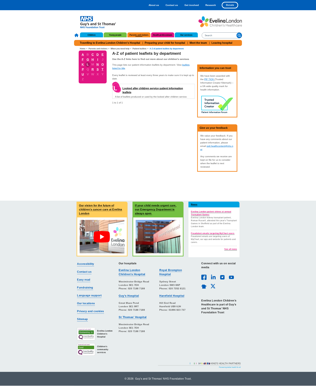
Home (76, 35)
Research (210, 5)
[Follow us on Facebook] (204, 277)
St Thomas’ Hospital (133, 317)
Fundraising (85, 287)
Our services (186, 35)
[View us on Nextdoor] (203, 286)
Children (91, 35)
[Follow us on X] (212, 286)
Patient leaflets (139, 49)
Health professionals (162, 35)
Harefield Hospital (171, 295)
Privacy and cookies (90, 311)
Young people (115, 35)
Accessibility (85, 263)
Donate (230, 5)
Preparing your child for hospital (165, 42)
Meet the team (198, 42)
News (194, 204)
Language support (89, 295)
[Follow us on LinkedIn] (213, 277)
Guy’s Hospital (129, 295)
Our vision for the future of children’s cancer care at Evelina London (100, 209)
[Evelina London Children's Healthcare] (220, 22)
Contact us (172, 5)
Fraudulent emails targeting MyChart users (213, 233)
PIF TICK (209, 79)
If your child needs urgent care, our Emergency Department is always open (155, 209)
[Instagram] (222, 277)
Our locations (86, 303)
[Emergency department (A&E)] (158, 236)
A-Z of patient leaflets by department (167, 49)
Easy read (83, 279)
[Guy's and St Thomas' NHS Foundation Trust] (96, 22)
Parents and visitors (139, 35)
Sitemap (82, 319)
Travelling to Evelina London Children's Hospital (110, 42)
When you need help (120, 49)
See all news (230, 249)
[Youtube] (231, 277)
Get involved (191, 5)
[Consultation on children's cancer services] (102, 236)
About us (154, 5)
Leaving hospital (221, 42)
